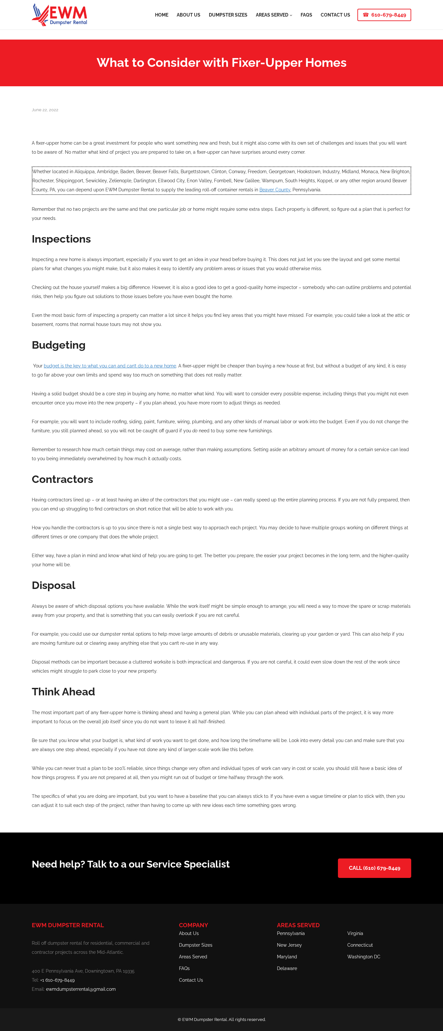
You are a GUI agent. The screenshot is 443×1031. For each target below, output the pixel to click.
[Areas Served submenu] (291, 14)
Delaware (287, 968)
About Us (189, 933)
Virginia (355, 933)
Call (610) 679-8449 (374, 868)
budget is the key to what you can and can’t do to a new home (110, 365)
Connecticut (360, 945)
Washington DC (363, 956)
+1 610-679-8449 (57, 980)
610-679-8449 (388, 15)
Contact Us (191, 980)
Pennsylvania (291, 933)
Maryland (287, 956)
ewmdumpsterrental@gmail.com (81, 989)
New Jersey (289, 945)
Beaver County (274, 189)
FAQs (184, 968)
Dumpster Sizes (195, 945)
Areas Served (193, 956)
